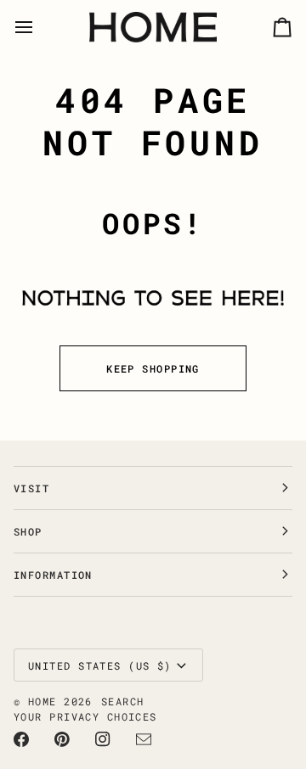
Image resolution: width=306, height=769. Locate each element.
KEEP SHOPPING (153, 368)
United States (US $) (100, 665)
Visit (31, 488)
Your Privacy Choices (85, 716)
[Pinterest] (62, 739)
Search (122, 701)
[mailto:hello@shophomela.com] (143, 739)
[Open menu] (39, 27)
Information (53, 574)
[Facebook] (21, 739)
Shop (28, 531)
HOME (42, 701)
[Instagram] (102, 739)
